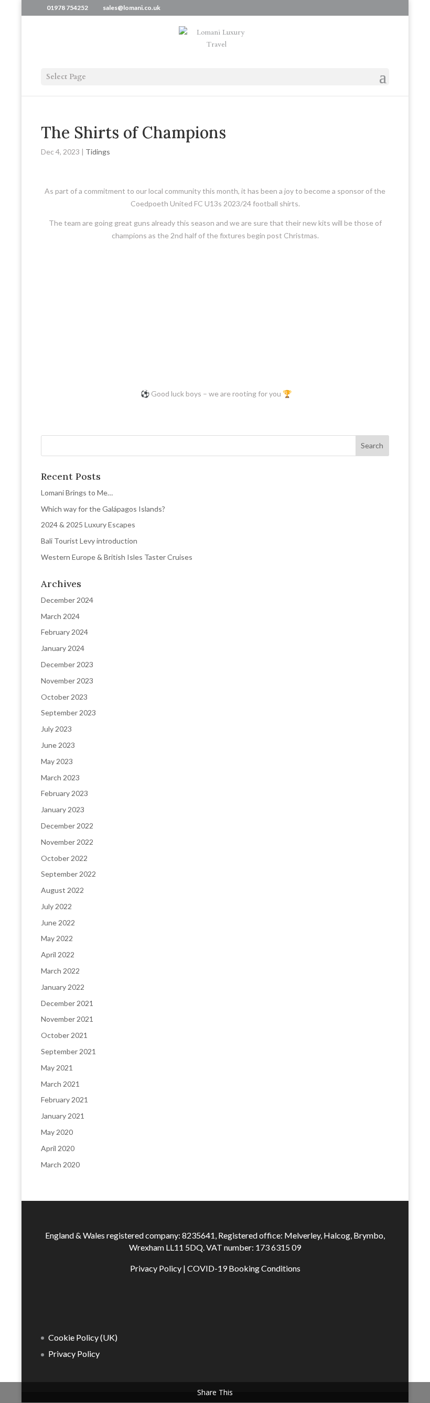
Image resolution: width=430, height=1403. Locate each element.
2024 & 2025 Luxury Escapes (88, 524)
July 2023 (56, 728)
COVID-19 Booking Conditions (243, 1268)
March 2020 (60, 1164)
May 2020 (57, 1132)
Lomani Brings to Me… (77, 492)
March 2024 (60, 616)
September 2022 (68, 873)
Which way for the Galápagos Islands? (103, 508)
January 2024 (62, 648)
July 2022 (56, 906)
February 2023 (64, 793)
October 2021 (64, 1035)
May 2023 (57, 761)
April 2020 (57, 1148)
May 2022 (57, 938)
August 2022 (62, 890)
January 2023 (62, 809)
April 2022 (57, 954)
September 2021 (68, 1051)
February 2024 (64, 631)
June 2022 (58, 922)
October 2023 (64, 696)
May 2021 (57, 1067)
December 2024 (67, 599)
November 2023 (67, 680)
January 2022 (62, 986)
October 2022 (64, 858)
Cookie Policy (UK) (82, 1337)
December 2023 (67, 664)
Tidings (97, 151)
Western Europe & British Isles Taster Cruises (116, 557)
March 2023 (60, 777)
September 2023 (68, 712)
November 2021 (67, 1018)
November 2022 (67, 841)
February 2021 (64, 1099)
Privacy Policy (155, 1268)
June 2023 (58, 745)
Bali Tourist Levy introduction (89, 540)
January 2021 (62, 1115)
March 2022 (60, 970)
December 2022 (67, 825)
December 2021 (67, 1003)
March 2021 (60, 1083)
